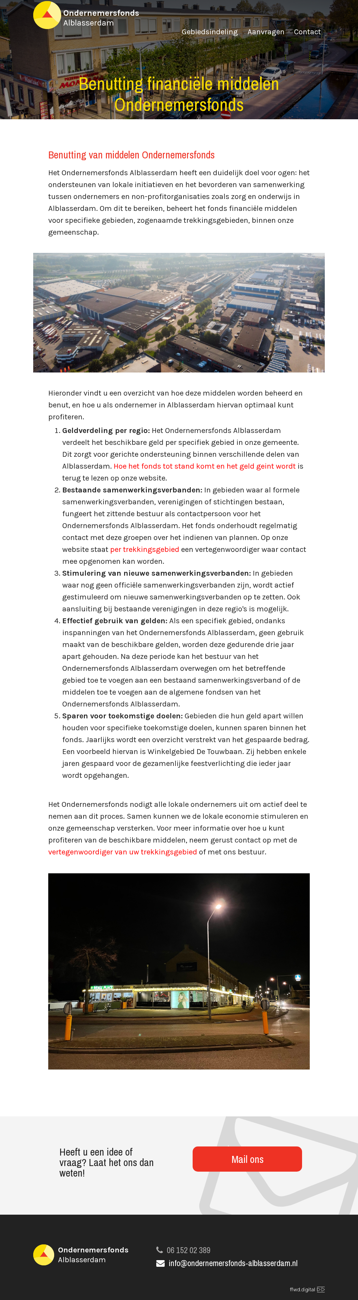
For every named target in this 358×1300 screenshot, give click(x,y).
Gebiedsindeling (210, 32)
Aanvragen (266, 32)
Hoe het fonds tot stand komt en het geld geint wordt (205, 466)
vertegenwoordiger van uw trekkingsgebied (122, 852)
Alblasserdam (101, 18)
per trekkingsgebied (144, 549)
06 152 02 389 (188, 1250)
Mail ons (247, 1159)
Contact (307, 32)
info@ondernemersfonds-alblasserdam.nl (233, 1263)
